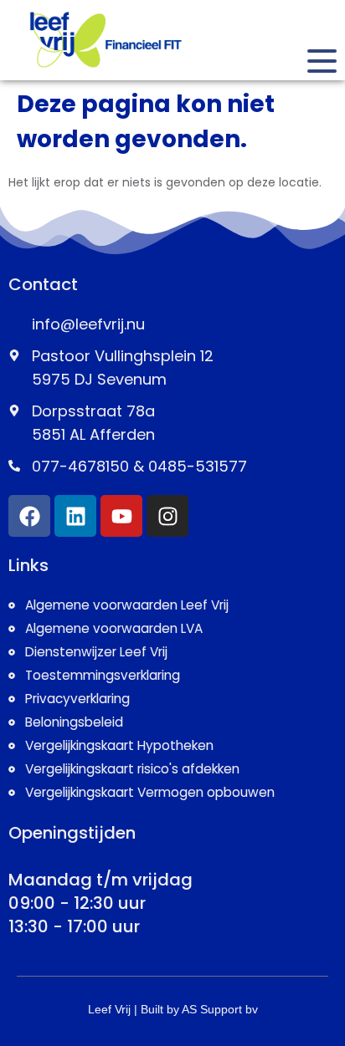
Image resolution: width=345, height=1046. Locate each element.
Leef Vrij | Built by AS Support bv (173, 1009)
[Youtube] (121, 516)
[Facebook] (29, 516)
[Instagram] (167, 516)
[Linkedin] (75, 516)
